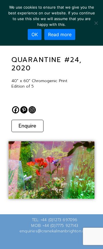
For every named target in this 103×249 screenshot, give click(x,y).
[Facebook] (15, 109)
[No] (96, 23)
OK (34, 34)
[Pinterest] (23, 109)
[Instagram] (32, 109)
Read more (60, 34)
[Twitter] (42, 241)
